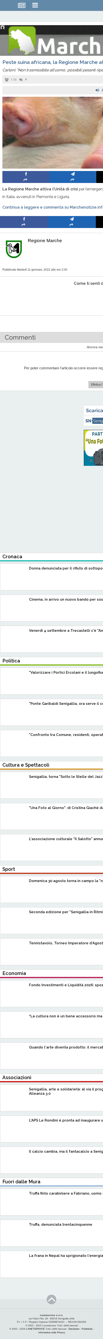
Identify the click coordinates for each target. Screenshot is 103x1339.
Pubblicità (87, 1329)
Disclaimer (74, 1329)
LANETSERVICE (35, 1329)
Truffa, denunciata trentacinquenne (60, 1224)
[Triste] (72, 298)
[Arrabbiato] (24, 298)
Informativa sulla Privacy (51, 1332)
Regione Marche (45, 240)
